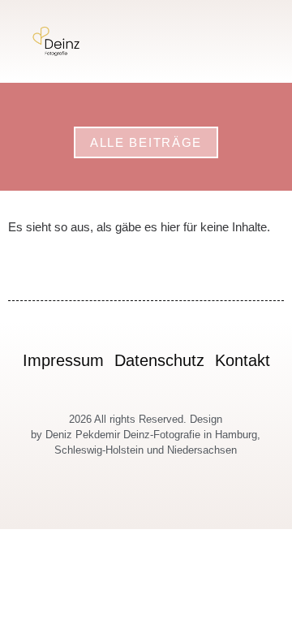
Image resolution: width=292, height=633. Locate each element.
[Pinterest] (165, 503)
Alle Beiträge (146, 142)
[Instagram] (109, 503)
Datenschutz (159, 360)
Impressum (63, 360)
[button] (266, 41)
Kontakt (242, 360)
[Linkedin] (183, 503)
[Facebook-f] (127, 503)
